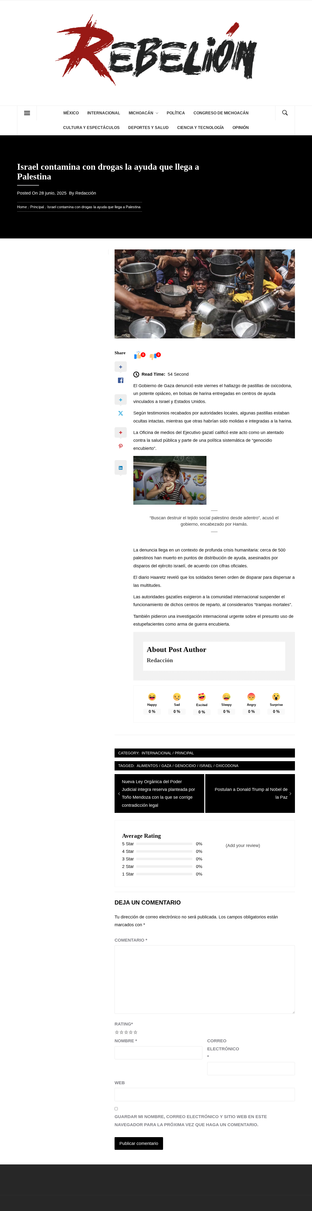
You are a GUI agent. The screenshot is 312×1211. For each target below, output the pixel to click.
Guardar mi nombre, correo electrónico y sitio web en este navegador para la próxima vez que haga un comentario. (191, 1120)
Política (176, 113)
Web (120, 1082)
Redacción (85, 193)
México (71, 113)
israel (205, 766)
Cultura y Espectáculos (91, 128)
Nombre (126, 1040)
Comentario (131, 940)
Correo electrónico (219, 1048)
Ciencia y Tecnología (200, 128)
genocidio (185, 766)
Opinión (241, 128)
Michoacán (141, 113)
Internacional (103, 113)
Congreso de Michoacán (221, 113)
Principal (184, 753)
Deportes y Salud (148, 128)
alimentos (147, 766)
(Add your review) (243, 845)
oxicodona (227, 766)
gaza (166, 766)
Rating (124, 1024)
